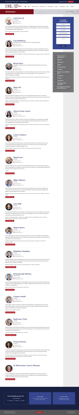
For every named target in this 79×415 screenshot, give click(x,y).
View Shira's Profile (10, 104)
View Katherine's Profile (10, 335)
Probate (27, 77)
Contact (72, 6)
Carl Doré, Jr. (19, 18)
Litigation (17, 31)
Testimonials (62, 6)
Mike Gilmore (19, 180)
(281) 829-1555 (63, 1)
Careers (56, 6)
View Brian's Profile (10, 289)
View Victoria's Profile (10, 358)
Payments (71, 1)
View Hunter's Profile (10, 244)
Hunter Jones (19, 228)
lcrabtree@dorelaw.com (19, 139)
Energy (14, 31)
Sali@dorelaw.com (18, 92)
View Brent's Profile (10, 80)
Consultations (50, 6)
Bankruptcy (11, 31)
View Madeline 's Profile (10, 267)
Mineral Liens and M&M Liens (18, 54)
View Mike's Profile (9, 197)
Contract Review (47, 54)
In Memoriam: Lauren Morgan (26, 365)
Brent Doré (18, 63)
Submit (63, 46)
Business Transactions (36, 54)
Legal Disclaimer (7, 412)
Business (6, 31)
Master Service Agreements (30, 124)
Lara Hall (17, 204)
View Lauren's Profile (10, 379)
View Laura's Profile (10, 150)
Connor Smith (19, 297)
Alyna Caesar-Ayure (22, 111)
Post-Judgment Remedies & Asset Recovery (41, 77)
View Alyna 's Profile (10, 128)
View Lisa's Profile (9, 56)
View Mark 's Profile (10, 173)
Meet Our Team (35, 6)
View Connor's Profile (10, 312)
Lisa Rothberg (19, 41)
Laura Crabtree (19, 135)
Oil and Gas (22, 31)
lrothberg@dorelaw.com (19, 45)
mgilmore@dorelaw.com (19, 185)
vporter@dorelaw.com (19, 346)
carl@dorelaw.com (18, 23)
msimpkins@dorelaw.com (19, 256)
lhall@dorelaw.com (18, 208)
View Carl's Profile (9, 34)
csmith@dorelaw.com (18, 301)
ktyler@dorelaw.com (18, 324)
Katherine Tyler (20, 319)
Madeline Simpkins (21, 251)
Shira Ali (17, 87)
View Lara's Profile (9, 220)
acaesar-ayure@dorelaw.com (20, 116)
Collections (7, 78)
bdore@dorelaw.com (18, 69)
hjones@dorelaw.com (18, 232)
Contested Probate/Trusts (26, 264)
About (29, 6)
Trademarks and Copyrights (23, 217)
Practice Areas (43, 6)
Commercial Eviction (12, 102)
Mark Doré (18, 157)
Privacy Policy (13, 412)
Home (25, 6)
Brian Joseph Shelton (22, 274)
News (67, 6)
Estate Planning (14, 77)
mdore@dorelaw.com (19, 162)
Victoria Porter (19, 342)
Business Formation (8, 218)
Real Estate (26, 31)
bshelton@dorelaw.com (19, 278)
